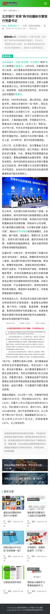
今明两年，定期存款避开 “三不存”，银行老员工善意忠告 (36, 549)
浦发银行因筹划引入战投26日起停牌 (36, 514)
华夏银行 (18, 66)
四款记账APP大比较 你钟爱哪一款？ (12, 549)
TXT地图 (31, 608)
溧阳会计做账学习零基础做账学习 (36, 584)
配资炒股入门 (14, 11)
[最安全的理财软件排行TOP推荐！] (13, 503)
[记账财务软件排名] (13, 572)
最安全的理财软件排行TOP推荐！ (12, 514)
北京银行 (34, 62)
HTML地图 (39, 608)
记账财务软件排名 (12, 582)
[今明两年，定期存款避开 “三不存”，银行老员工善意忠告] (37, 537)
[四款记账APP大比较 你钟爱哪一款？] (13, 537)
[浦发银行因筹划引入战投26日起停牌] (37, 503)
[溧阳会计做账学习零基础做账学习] (37, 572)
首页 (5, 11)
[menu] (45, 3)
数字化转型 (22, 231)
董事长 (18, 94)
